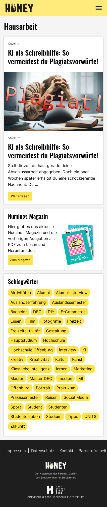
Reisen (51, 397)
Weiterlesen (21, 197)
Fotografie (51, 321)
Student (34, 407)
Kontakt (66, 450)
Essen (15, 321)
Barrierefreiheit (93, 450)
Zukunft (17, 426)
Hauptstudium (23, 340)
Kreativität (39, 359)
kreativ (16, 359)
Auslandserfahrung (28, 302)
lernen (61, 368)
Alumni (43, 292)
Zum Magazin (20, 260)
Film (31, 321)
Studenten (57, 407)
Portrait (43, 387)
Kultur (60, 359)
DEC (37, 311)
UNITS (90, 416)
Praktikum (65, 387)
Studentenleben (25, 416)
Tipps (73, 416)
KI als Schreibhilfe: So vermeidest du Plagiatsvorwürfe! (53, 56)
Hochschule (54, 340)
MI (80, 378)
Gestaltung (56, 330)
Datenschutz (42, 450)
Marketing (83, 368)
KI (84, 349)
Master (16, 378)
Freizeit (74, 321)
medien (65, 378)
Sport (15, 407)
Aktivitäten (20, 292)
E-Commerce (73, 311)
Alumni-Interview (72, 292)
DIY (51, 311)
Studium (14, 44)
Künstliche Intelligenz (30, 368)
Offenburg (20, 387)
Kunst (77, 359)
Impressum (15, 450)
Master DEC (41, 378)
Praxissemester (24, 397)
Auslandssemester (69, 302)
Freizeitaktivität (25, 330)
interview (67, 349)
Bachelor (18, 311)
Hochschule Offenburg (31, 349)
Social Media (76, 397)
